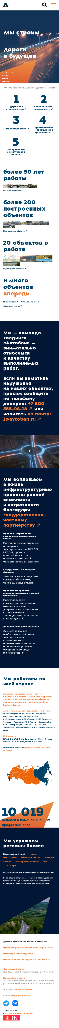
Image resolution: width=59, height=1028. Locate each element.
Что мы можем (29, 302)
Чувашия (32, 854)
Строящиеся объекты (13, 269)
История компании (12, 191)
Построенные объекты (14, 231)
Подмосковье (10, 858)
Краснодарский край (14, 854)
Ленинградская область (27, 862)
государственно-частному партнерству (24, 520)
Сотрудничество (11, 306)
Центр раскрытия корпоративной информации (28, 948)
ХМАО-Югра (9, 866)
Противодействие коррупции (18, 954)
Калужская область (31, 858)
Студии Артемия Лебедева (19, 1014)
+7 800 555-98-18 (23, 406)
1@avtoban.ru (19, 419)
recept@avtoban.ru (20, 996)
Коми (45, 862)
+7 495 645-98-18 (23, 990)
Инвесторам (9, 302)
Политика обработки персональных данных (26, 960)
